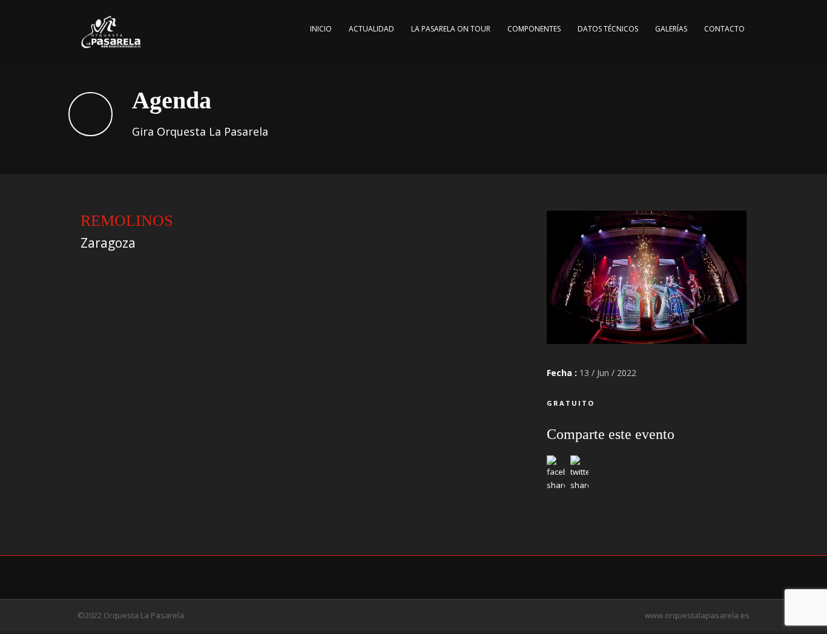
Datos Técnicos (608, 29)
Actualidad (371, 29)
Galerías (671, 29)
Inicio (321, 29)
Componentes (534, 29)
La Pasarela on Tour (450, 29)
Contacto (724, 29)
